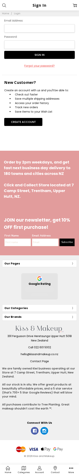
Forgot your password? (39, 66)
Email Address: (13, 20)
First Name (11, 235)
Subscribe (67, 242)
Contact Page (39, 361)
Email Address (41, 235)
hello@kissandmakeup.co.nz (39, 354)
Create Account (23, 122)
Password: (10, 37)
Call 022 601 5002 (39, 347)
